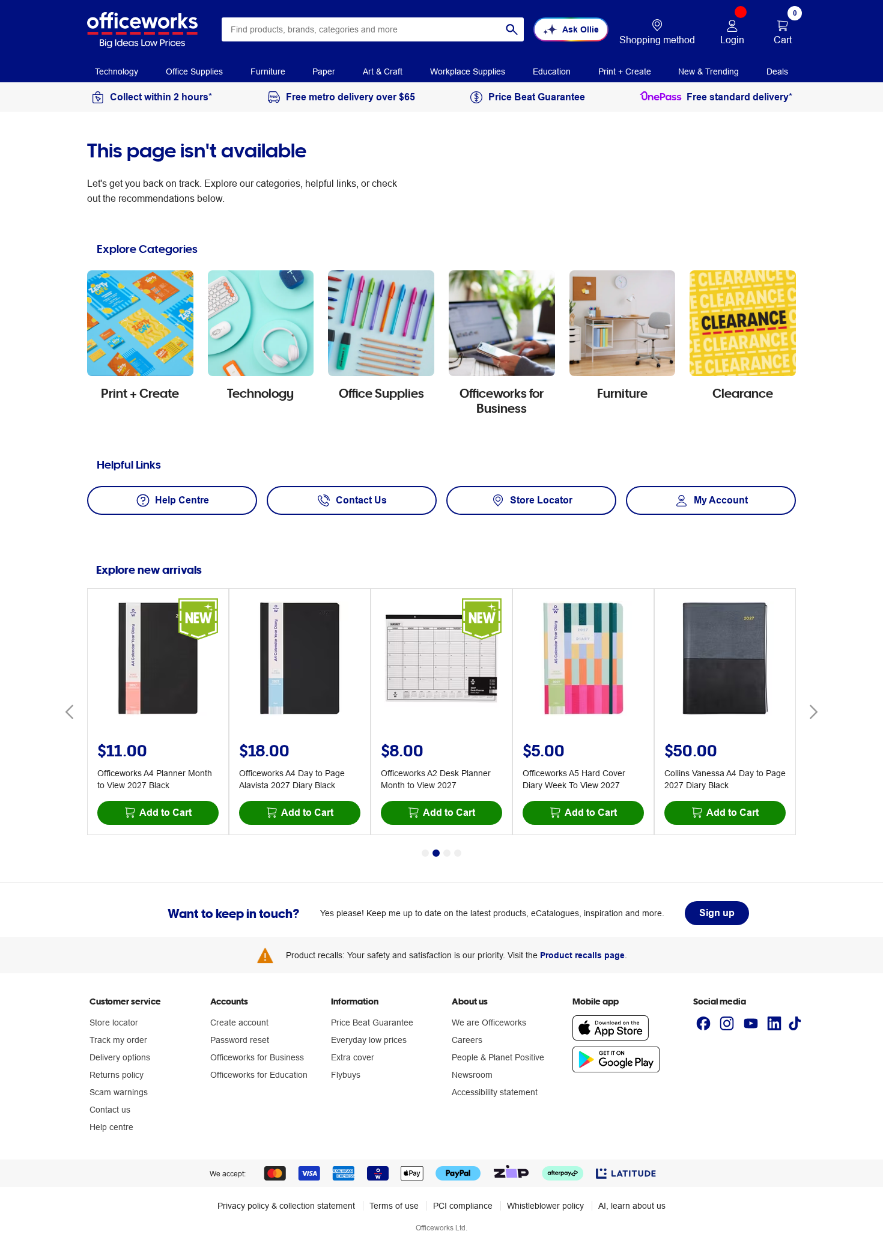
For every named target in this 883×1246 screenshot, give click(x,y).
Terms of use (394, 1206)
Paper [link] (323, 71)
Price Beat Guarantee (372, 1022)
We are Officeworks (489, 1022)
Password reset (239, 1040)
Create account (239, 1022)
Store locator (114, 1022)
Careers (467, 1040)
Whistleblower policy (545, 1206)
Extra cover (352, 1057)
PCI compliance (463, 1206)
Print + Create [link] (624, 71)
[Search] (512, 29)
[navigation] (116, 71)
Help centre (111, 1127)
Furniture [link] (267, 71)
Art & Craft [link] (382, 71)
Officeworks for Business (257, 1057)
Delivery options (120, 1057)
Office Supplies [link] (194, 71)
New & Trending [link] (708, 71)
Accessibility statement (495, 1092)
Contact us (110, 1109)
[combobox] (373, 29)
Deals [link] (777, 71)
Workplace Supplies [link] (467, 71)
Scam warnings (119, 1092)
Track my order (118, 1040)
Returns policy (117, 1075)
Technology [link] (116, 71)
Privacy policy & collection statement (286, 1206)
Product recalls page (582, 955)
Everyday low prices (369, 1040)
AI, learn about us (632, 1206)
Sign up (717, 913)
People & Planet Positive (498, 1057)
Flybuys (345, 1075)
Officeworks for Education (259, 1075)
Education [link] (552, 71)
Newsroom (472, 1075)
